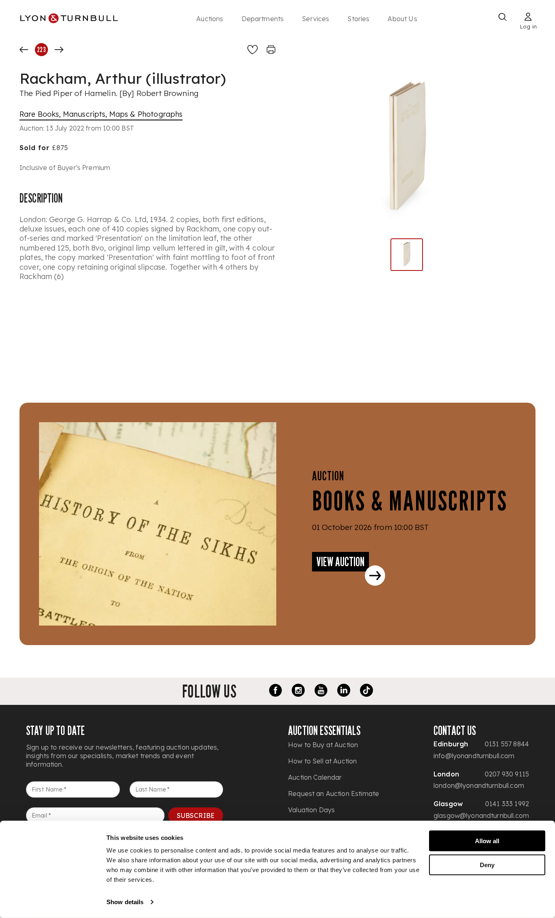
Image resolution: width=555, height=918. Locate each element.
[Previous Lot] (24, 49)
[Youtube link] (320, 691)
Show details (124, 901)
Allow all (487, 840)
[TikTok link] (366, 691)
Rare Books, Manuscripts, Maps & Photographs (101, 114)
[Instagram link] (298, 691)
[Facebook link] (275, 691)
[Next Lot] (58, 49)
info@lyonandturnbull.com (474, 756)
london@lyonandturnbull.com (479, 785)
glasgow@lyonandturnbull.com (481, 815)
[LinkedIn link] (343, 691)
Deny (487, 864)
